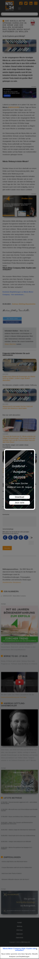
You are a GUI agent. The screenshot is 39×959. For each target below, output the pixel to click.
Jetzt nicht (19, 503)
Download (19, 497)
